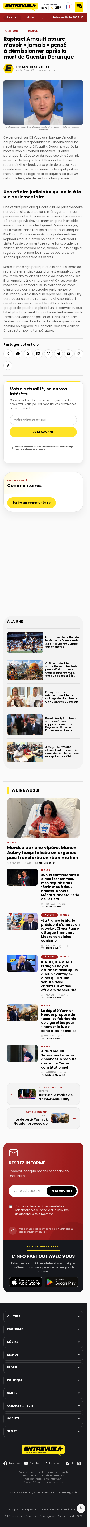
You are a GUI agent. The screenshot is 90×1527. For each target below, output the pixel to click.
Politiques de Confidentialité (38, 1509)
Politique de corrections (18, 1516)
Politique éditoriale (67, 1509)
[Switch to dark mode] (81, 1508)
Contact (62, 1516)
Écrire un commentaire (31, 502)
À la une (49, 915)
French (68, 6)
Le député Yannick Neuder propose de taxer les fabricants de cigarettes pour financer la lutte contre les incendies (58, 1021)
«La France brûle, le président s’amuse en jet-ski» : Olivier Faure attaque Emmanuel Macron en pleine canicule (60, 931)
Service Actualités (35, 67)
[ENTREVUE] (43, 1450)
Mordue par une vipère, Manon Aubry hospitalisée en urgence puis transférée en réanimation (42, 853)
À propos (13, 1509)
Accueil (6, 25)
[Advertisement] (45, 566)
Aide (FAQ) (76, 1516)
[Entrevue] (20, 7)
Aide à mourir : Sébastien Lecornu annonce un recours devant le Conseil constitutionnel (58, 1059)
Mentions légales (44, 1516)
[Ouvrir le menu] (79, 7)
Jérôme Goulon (47, 863)
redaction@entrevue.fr (48, 1479)
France (22, 25)
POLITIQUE (15, 25)
